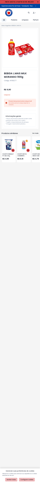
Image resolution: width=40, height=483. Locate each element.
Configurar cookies (26, 480)
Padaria (14, 20)
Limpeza (25, 20)
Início (3, 25)
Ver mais (35, 133)
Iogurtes (8, 25)
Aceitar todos (11, 480)
